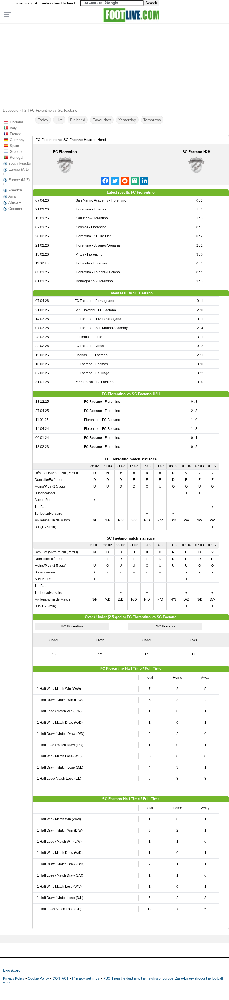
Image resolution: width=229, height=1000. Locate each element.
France (15, 134)
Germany (17, 140)
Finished (77, 120)
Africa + (14, 202)
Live (59, 120)
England (16, 122)
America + (16, 190)
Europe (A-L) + (15, 171)
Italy (13, 128)
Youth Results (19, 163)
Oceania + (16, 209)
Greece (16, 151)
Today (43, 120)
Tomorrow (152, 120)
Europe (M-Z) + (16, 182)
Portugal (16, 157)
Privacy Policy (13, 978)
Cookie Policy (38, 978)
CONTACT (60, 978)
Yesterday (127, 120)
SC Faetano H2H (196, 152)
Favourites (101, 120)
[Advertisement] (114, 64)
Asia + (13, 196)
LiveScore (12, 970)
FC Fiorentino (65, 152)
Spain (14, 146)
